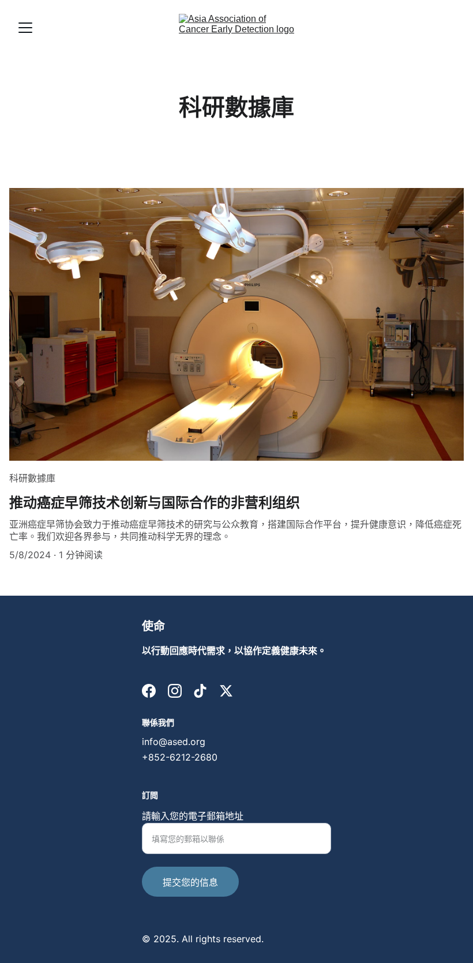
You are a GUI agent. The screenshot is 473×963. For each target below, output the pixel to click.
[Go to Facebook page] (149, 691)
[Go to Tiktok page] (200, 691)
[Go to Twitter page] (226, 691)
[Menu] (25, 27)
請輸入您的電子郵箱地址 (192, 816)
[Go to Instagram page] (175, 691)
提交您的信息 (190, 882)
